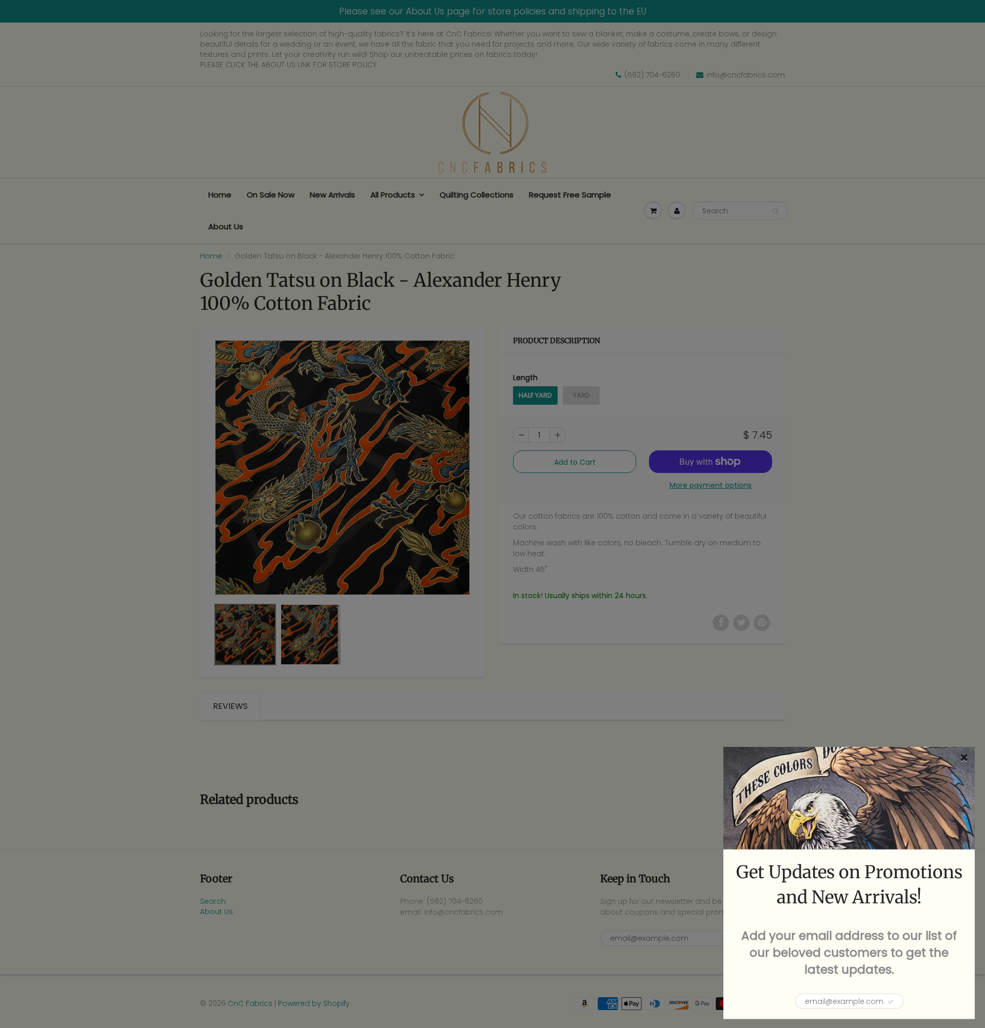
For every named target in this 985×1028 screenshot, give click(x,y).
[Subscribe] (890, 1002)
